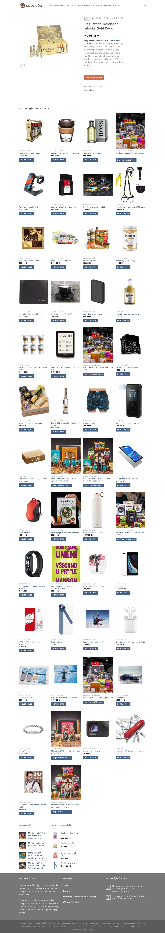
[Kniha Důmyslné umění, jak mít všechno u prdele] (66, 564)
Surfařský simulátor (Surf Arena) (64, 698)
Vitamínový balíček (90, 261)
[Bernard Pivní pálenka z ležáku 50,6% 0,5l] (66, 401)
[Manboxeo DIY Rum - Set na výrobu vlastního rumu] (66, 729)
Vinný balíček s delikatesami (30, 423)
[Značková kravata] (66, 620)
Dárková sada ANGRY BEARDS (128, 368)
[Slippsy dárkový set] (34, 675)
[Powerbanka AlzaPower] (98, 292)
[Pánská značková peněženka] (34, 292)
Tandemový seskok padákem (94, 642)
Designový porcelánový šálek (62, 314)
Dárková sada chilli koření (29, 153)
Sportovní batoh (25, 533)
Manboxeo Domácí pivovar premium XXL (130, 154)
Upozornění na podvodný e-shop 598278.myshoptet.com (127, 887)
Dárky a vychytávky (102, 5)
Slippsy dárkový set (27, 698)
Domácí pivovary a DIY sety (59, 5)
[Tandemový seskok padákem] (98, 620)
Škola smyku (121, 698)
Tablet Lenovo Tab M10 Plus (127, 479)
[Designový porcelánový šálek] (66, 292)
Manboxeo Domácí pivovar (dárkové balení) (130, 533)
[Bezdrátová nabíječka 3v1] (34, 185)
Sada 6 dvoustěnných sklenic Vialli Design (33, 368)
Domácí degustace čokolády (94, 207)
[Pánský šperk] (34, 729)
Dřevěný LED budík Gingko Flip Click (33, 479)
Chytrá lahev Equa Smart (93, 533)
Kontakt (117, 5)
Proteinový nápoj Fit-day (125, 261)
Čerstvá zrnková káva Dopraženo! (64, 207)
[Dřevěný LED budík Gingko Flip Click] (34, 456)
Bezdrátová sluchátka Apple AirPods (130, 642)
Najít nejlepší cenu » (126, 160)
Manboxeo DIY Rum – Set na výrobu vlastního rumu (65, 752)
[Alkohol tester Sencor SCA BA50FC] (130, 401)
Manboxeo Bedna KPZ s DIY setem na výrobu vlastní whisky (97, 479)
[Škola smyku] (130, 675)
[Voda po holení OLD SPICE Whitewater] (34, 620)
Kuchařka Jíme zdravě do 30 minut (65, 533)
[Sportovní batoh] (34, 510)
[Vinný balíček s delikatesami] (34, 401)
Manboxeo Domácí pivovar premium (98, 698)
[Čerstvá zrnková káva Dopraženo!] (66, 185)
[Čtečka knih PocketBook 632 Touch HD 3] (66, 345)
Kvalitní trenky (89, 423)
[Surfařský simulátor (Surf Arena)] (66, 675)
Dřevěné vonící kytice (82, 5)
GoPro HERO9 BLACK (91, 751)
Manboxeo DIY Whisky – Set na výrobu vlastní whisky (63, 479)
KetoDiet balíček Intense (61, 261)
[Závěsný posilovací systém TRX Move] (130, 185)
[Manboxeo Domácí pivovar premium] (98, 675)
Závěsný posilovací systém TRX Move (130, 207)
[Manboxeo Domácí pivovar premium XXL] (130, 131)
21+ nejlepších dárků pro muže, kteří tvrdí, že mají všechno (128, 897)
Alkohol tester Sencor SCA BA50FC (129, 423)
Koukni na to (94, 77)
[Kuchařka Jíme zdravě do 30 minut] (66, 510)
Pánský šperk (24, 751)
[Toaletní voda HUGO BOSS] (98, 131)
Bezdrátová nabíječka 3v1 (29, 207)
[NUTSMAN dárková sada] (34, 238)
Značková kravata (58, 642)
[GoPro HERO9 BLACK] (98, 729)
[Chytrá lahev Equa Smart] (98, 510)
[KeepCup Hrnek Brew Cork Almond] (66, 131)
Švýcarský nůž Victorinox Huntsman (130, 751)
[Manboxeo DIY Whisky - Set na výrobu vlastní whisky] (66, 456)
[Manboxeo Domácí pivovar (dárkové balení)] (130, 510)
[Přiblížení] (22, 65)
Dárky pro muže (97, 86)
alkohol (91, 90)
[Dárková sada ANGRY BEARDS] (130, 345)
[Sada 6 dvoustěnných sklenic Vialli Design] (34, 345)
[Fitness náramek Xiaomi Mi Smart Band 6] (34, 564)
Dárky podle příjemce (101, 18)
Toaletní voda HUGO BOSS (93, 153)
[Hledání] (145, 5)
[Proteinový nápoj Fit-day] (130, 238)
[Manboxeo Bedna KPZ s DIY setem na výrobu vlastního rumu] (66, 783)
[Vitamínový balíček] (98, 238)
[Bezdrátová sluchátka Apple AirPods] (130, 620)
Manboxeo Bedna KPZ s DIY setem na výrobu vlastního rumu (65, 806)
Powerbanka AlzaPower (92, 314)
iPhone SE (120, 586)
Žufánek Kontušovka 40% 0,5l (128, 314)
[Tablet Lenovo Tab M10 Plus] (130, 456)
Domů (87, 18)
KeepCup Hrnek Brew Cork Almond (65, 153)
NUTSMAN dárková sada (29, 261)
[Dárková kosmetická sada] (98, 564)
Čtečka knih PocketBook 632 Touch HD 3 (65, 368)
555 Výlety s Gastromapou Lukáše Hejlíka (32, 806)
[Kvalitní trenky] (98, 401)
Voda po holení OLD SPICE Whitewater (29, 643)
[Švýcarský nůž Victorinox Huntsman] (130, 729)
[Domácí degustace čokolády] (98, 185)
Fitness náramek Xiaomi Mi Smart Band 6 (32, 587)
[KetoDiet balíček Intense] (66, 238)
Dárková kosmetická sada (93, 586)
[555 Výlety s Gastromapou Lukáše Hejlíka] (34, 783)
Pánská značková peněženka (30, 314)
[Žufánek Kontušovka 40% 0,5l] (130, 292)
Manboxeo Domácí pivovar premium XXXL (98, 368)
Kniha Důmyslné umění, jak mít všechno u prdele (64, 587)
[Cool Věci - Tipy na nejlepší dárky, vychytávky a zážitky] (31, 5)
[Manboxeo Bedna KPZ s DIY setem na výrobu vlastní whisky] (98, 456)
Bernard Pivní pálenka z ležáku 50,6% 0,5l (63, 424)
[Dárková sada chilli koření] (34, 131)
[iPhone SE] (130, 564)
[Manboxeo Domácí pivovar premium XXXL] (98, 345)
